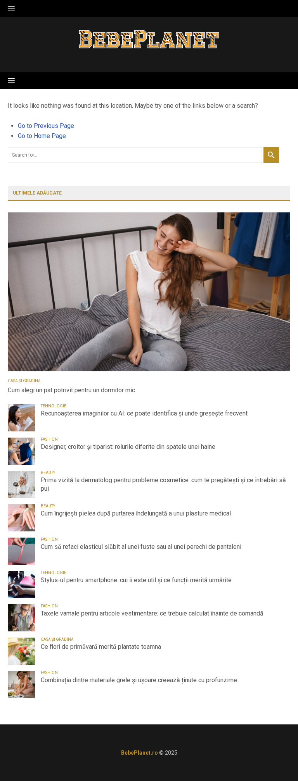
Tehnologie (53, 406)
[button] (11, 8)
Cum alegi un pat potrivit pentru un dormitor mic (71, 390)
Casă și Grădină (24, 381)
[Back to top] (276, 759)
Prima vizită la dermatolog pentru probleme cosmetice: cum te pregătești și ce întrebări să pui (163, 484)
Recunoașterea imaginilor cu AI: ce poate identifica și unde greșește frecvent (144, 413)
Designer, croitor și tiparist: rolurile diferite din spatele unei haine (128, 446)
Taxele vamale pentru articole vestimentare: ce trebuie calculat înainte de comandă (152, 613)
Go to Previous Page (46, 125)
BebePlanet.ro (139, 753)
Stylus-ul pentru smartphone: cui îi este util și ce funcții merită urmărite (136, 580)
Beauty (48, 473)
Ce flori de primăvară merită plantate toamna (101, 646)
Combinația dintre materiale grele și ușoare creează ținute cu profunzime (139, 680)
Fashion (49, 439)
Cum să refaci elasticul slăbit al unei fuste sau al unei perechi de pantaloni (141, 546)
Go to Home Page (42, 136)
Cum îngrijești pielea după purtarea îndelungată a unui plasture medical (136, 513)
